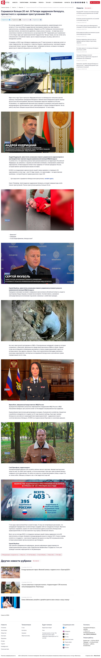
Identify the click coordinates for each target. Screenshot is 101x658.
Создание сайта (89, 655)
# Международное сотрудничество (10, 554)
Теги (43, 630)
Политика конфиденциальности (8, 655)
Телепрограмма (24, 2)
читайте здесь (48, 178)
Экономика (4, 630)
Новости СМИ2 (5, 615)
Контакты (67, 2)
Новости (14, 7)
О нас (23, 627)
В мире (3, 641)
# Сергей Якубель (41, 554)
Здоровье (3, 638)
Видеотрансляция (47, 627)
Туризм (3, 643)
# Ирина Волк (51, 554)
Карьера (24, 633)
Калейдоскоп (4, 646)
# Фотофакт (58, 554)
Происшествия (5, 649)
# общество (22, 554)
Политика (3, 627)
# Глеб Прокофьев (31, 554)
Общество (21, 7)
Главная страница (5, 7)
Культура (3, 635)
